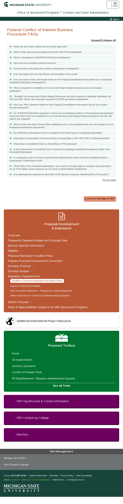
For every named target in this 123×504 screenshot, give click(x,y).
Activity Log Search (24, 366)
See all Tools (61, 385)
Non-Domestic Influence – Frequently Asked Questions (41, 291)
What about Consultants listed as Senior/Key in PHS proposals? (45, 144)
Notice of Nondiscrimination (41, 480)
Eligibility (13, 250)
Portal (15, 353)
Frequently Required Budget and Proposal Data (37, 240)
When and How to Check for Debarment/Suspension (40, 295)
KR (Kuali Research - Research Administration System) (43, 378)
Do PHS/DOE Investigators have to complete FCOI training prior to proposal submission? (57, 133)
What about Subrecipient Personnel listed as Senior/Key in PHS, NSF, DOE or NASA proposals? (61, 138)
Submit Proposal (18, 302)
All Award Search (22, 360)
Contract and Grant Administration (86, 12)
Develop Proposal (19, 266)
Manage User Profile (15, 458)
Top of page (109, 180)
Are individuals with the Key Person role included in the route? (45, 74)
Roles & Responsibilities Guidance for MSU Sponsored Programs (47, 307)
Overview (14, 235)
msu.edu (28, 480)
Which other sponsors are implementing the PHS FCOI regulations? (47, 52)
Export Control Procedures (25, 286)
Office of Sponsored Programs (38, 12)
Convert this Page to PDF (100, 199)
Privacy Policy (67, 475)
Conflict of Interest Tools (27, 372)
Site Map (54, 475)
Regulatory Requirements (24, 276)
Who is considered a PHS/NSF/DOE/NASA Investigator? (42, 58)
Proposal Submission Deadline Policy (30, 255)
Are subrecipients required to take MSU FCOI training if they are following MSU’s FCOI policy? (61, 175)
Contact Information (38, 475)
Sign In (116, 19)
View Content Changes (16, 465)
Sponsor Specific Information (26, 245)
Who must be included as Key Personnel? (34, 63)
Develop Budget (18, 271)
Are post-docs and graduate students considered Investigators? (46, 69)
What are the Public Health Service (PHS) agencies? (40, 47)
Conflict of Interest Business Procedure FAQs (37, 281)
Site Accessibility (84, 475)
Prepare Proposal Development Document (35, 261)
